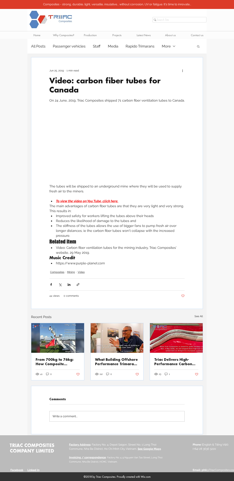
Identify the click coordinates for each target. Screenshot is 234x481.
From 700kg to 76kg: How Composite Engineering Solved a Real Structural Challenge (55, 361)
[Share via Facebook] (51, 284)
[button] (198, 46)
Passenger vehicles (69, 46)
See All (199, 316)
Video (81, 272)
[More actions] (182, 70)
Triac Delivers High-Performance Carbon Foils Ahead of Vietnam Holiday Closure (175, 361)
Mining (71, 272)
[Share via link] (78, 284)
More (166, 46)
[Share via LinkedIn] (69, 284)
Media (113, 46)
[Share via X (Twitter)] (60, 284)
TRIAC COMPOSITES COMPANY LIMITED (32, 448)
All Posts (38, 46)
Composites (57, 272)
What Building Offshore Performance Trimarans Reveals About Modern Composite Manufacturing (116, 361)
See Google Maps (149, 448)
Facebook (16, 470)
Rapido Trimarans (140, 46)
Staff (97, 46)
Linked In (33, 470)
